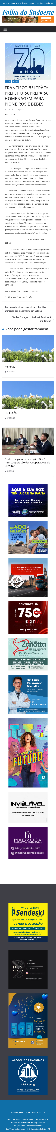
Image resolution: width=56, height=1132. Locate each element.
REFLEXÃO (11, 413)
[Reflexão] (28, 337)
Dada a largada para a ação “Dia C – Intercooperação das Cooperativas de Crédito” (27, 462)
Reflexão (10, 366)
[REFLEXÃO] (28, 383)
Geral (8, 82)
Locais (15, 82)
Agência (21, 109)
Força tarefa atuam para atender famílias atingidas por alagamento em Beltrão (25, 309)
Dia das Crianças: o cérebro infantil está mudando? (31, 319)
